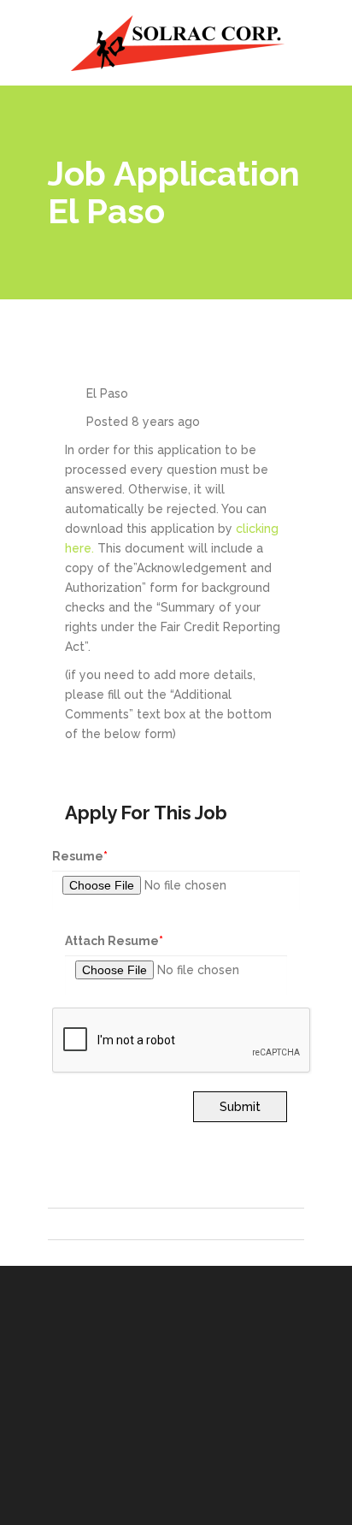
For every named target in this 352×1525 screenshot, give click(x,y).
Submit (240, 1107)
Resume (80, 856)
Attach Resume (114, 941)
